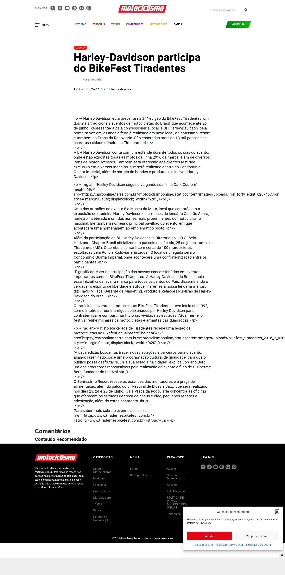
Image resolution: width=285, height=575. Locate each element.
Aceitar (209, 536)
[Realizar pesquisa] (246, 10)
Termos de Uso (177, 514)
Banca (178, 24)
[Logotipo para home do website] (142, 9)
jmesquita (95, 79)
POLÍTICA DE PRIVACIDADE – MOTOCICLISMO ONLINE (243, 544)
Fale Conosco (176, 491)
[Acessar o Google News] (82, 9)
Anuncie (172, 485)
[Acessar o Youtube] (67, 9)
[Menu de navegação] (37, 25)
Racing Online (139, 475)
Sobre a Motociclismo (102, 470)
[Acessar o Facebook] (53, 9)
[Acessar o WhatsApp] (88, 9)
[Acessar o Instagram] (75, 9)
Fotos (134, 469)
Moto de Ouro (159, 24)
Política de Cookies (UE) (102, 518)
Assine (171, 469)
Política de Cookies (203, 544)
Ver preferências (256, 536)
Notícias (80, 24)
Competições (134, 24)
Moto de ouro (102, 497)
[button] (277, 512)
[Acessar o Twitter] (60, 9)
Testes (115, 24)
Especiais (98, 24)
